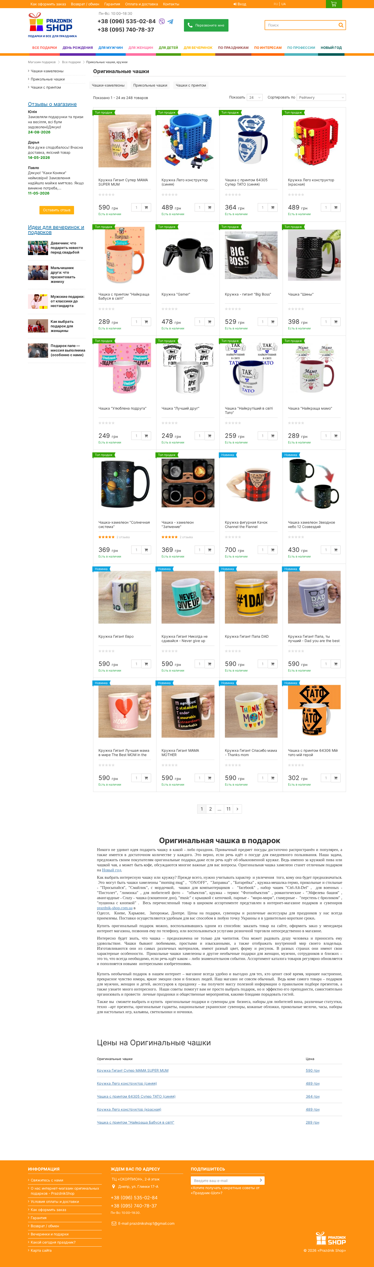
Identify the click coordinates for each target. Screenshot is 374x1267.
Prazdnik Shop (332, 1250)
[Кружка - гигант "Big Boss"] (251, 255)
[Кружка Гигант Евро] (124, 597)
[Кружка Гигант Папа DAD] (251, 597)
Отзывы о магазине (52, 104)
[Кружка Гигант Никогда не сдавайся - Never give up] (187, 597)
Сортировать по (281, 97)
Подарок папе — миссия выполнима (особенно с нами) (68, 350)
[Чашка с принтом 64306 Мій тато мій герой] (314, 711)
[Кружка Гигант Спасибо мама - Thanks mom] (251, 711)
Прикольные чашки (150, 85)
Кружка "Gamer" (176, 294)
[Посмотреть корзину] (334, 4)
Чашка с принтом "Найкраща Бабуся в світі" (135, 1122)
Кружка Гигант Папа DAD (247, 636)
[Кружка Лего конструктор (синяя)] (187, 140)
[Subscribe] (261, 1180)
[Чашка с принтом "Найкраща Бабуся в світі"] (124, 255)
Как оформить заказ (48, 4)
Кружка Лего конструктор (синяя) (127, 1083)
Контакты (171, 4)
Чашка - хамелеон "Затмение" (178, 524)
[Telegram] (170, 22)
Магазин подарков (42, 62)
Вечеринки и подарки (49, 1234)
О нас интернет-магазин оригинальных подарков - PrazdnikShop (65, 1190)
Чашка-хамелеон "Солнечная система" (124, 524)
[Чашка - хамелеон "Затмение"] (187, 483)
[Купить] (146, 207)
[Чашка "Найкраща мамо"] (314, 369)
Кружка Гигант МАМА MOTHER (180, 752)
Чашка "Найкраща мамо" (310, 408)
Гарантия (112, 4)
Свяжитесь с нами (47, 1180)
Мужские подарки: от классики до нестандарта (67, 301)
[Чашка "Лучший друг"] (187, 369)
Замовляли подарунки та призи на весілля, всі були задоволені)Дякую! (55, 122)
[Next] (237, 809)
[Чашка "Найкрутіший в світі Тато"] (251, 369)
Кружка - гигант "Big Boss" (248, 294)
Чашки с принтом (191, 85)
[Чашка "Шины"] (314, 255)
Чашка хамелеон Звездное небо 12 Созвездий (311, 524)
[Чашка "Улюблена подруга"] (124, 369)
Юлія (32, 111)
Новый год (111, 870)
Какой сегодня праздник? (53, 1242)
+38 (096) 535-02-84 (126, 21)
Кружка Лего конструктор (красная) (129, 1109)
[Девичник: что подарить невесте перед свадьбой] (38, 248)
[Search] (341, 25)
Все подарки (71, 62)
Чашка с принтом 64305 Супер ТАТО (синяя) (136, 1096)
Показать (237, 97)
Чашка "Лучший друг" (180, 408)
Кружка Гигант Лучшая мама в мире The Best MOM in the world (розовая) (123, 754)
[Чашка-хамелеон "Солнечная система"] (124, 483)
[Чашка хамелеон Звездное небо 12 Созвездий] (314, 483)
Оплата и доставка (141, 4)
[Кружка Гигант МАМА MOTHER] (187, 711)
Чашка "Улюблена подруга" (122, 408)
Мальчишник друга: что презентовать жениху (63, 275)
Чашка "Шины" (301, 294)
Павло (33, 167)
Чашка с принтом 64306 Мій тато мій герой (313, 752)
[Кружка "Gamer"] (187, 255)
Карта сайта (41, 1250)
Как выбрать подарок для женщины (62, 326)
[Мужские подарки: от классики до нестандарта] (38, 301)
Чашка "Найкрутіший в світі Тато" (249, 410)
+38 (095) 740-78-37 (125, 29)
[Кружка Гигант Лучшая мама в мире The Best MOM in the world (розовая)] (124, 711)
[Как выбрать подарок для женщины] (38, 326)
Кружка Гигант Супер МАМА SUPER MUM (132, 1070)
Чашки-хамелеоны (108, 85)
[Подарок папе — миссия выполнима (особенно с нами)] (38, 350)
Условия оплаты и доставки (55, 1201)
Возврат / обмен (85, 4)
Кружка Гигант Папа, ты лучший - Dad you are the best (314, 638)
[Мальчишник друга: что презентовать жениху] (38, 273)
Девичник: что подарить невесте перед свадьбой (67, 247)
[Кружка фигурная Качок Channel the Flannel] (251, 483)
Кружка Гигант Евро (116, 636)
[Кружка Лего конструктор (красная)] (314, 140)
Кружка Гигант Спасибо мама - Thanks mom (251, 752)
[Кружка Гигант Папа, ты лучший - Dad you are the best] (314, 597)
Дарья (33, 142)
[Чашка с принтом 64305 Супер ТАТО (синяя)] (251, 140)
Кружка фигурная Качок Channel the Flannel (246, 524)
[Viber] (161, 22)
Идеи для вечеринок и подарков (56, 229)
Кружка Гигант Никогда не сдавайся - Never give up (185, 638)
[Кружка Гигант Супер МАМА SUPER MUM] (124, 140)
